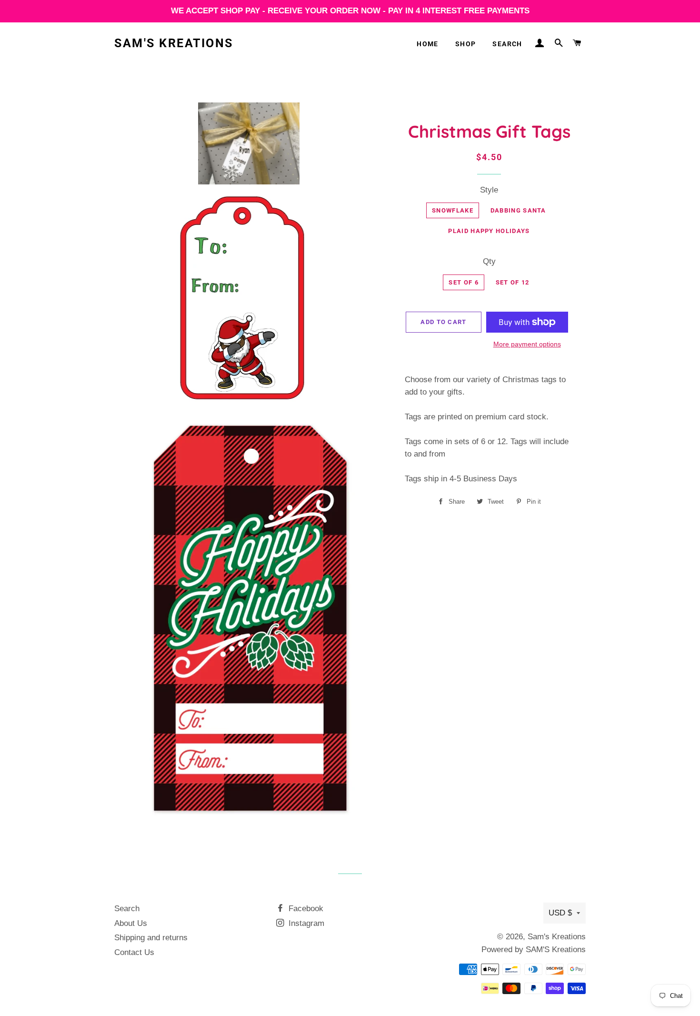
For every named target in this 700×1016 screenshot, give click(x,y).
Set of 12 (513, 282)
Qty (489, 261)
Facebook (304, 908)
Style (489, 189)
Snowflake (452, 210)
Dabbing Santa (518, 210)
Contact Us (134, 952)
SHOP (465, 44)
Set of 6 (463, 282)
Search (507, 44)
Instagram (305, 923)
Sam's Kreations (173, 43)
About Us (130, 923)
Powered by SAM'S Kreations (533, 949)
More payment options (527, 344)
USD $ (560, 912)
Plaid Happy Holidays (489, 230)
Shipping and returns (151, 937)
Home (428, 44)
